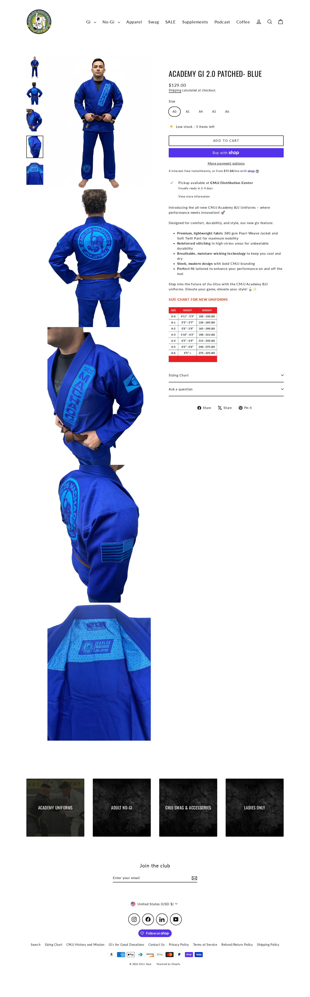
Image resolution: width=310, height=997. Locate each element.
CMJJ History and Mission (85, 944)
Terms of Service (205, 944)
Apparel (134, 21)
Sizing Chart (179, 375)
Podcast (222, 21)
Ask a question (181, 389)
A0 (175, 111)
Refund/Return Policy (237, 944)
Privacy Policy (179, 944)
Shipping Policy (268, 944)
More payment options (226, 163)
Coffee (243, 21)
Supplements (195, 21)
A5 (214, 111)
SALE (170, 21)
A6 (227, 111)
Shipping (175, 90)
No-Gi (109, 21)
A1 (188, 111)
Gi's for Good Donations (126, 944)
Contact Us (156, 944)
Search (36, 944)
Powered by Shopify (169, 964)
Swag (153, 21)
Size (172, 101)
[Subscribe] (193, 878)
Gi (89, 21)
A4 (201, 111)
